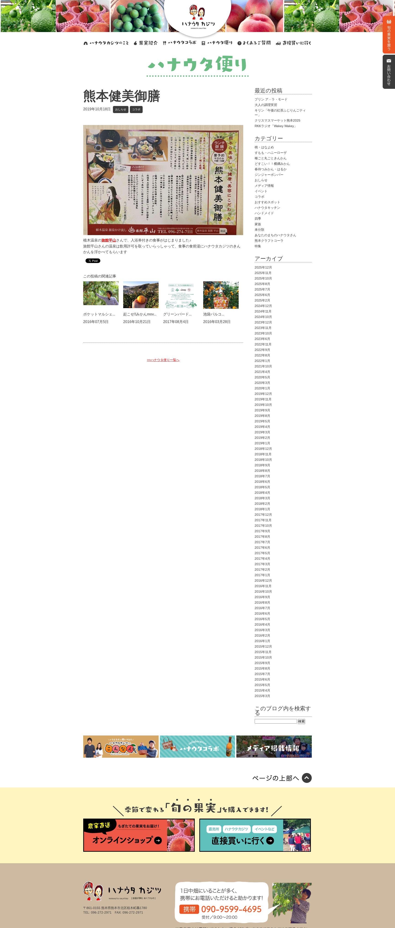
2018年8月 (262, 470)
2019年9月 (262, 410)
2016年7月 (262, 608)
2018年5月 (262, 487)
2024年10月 (263, 317)
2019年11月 (263, 399)
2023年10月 (263, 333)
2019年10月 (263, 405)
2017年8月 (262, 536)
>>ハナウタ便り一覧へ (163, 360)
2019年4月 (262, 427)
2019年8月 (262, 416)
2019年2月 (262, 438)
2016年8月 (262, 602)
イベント (261, 191)
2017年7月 (262, 542)
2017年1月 (262, 575)
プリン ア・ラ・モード (271, 99)
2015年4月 (262, 690)
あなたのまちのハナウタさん (275, 235)
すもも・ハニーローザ (271, 153)
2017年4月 (262, 558)
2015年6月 (262, 679)
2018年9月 (262, 465)
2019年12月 (263, 394)
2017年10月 (263, 525)
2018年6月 (262, 481)
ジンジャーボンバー (269, 174)
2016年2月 (262, 635)
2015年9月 (262, 663)
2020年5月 (262, 377)
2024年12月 (263, 306)
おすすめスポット (267, 202)
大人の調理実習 (266, 105)
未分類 (259, 229)
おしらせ (120, 109)
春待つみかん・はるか (271, 169)
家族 (258, 224)
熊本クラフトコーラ (269, 240)
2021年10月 (263, 366)
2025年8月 (262, 284)
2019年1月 (262, 443)
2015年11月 (263, 652)
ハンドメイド (264, 213)
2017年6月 (262, 547)
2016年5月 (262, 619)
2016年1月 (262, 641)
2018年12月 (263, 448)
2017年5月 (262, 553)
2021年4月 (262, 372)
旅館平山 (108, 240)
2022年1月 (262, 361)
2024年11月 (263, 311)
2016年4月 (262, 624)
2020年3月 (262, 383)
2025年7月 (262, 289)
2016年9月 (262, 597)
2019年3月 (262, 432)
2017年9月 (262, 531)
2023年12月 (263, 322)
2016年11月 (263, 586)
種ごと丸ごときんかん (271, 158)
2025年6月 (262, 295)
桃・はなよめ (264, 147)
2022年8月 (262, 355)
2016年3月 (262, 630)
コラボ (136, 109)
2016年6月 (262, 613)
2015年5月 (262, 685)
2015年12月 (263, 646)
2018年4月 (262, 492)
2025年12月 (263, 267)
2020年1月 (262, 388)
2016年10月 (263, 591)
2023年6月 (262, 339)
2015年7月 (262, 674)
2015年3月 (262, 696)
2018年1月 (262, 509)
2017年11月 (263, 520)
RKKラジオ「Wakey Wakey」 (276, 126)
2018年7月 (262, 476)
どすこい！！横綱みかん (272, 164)
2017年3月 (262, 564)
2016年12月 (263, 580)
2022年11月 (263, 344)
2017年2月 (262, 569)
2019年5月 (262, 421)
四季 (258, 218)
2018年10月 (263, 459)
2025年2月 (262, 300)
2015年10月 (263, 657)
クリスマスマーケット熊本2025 (277, 120)
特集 (258, 246)
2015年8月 (262, 668)
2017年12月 (263, 514)
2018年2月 (262, 503)
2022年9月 (262, 350)
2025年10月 (263, 278)
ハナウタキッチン (267, 207)
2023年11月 (263, 328)
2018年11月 (263, 454)
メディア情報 (264, 185)
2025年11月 (263, 273)
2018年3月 (262, 498)
